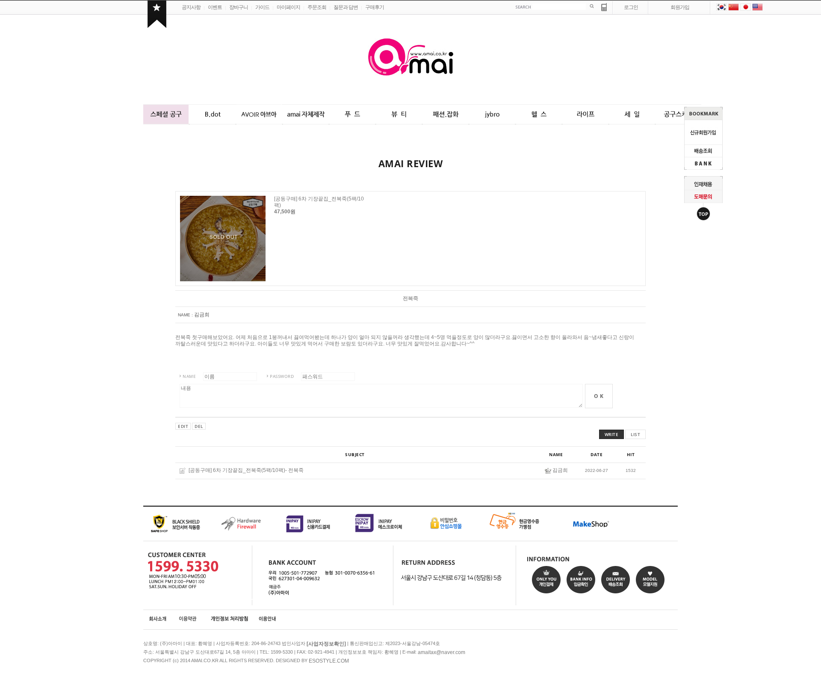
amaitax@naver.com (441, 652)
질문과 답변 (346, 7)
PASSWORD (282, 376)
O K (599, 396)
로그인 (631, 7)
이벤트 (215, 7)
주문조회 (316, 7)
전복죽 (296, 471)
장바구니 (238, 7)
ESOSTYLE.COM (329, 661)
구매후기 (374, 7)
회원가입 (679, 7)
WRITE (612, 434)
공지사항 (191, 7)
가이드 (262, 7)
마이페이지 (288, 7)
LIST (635, 434)
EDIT (183, 426)
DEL (199, 426)
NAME (189, 376)
